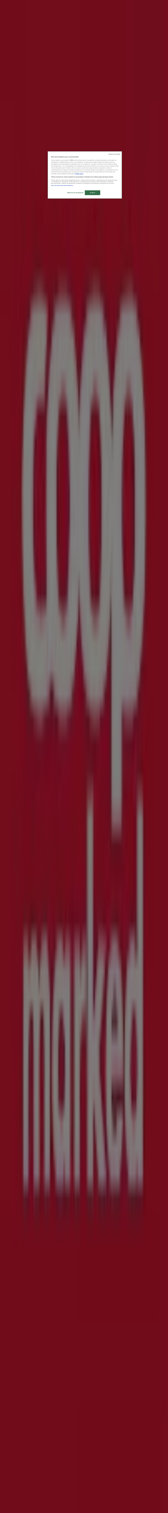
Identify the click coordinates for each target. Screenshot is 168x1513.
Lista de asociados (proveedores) (62, 185)
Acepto (92, 192)
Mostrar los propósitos (75, 192)
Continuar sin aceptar (114, 154)
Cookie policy (79, 174)
